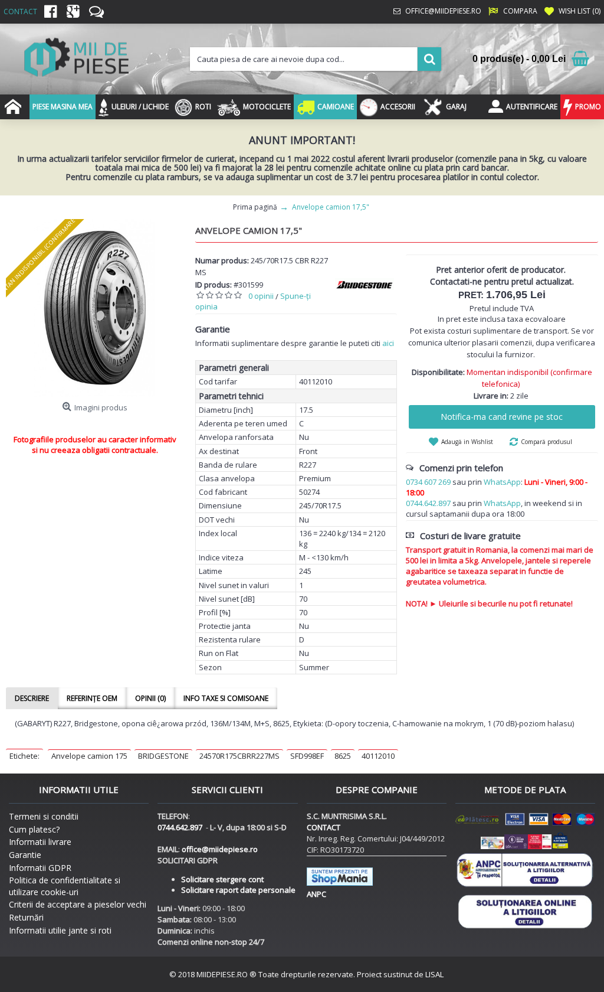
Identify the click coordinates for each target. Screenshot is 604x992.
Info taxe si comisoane (225, 698)
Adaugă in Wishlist (467, 442)
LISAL (434, 974)
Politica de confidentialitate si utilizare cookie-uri (64, 886)
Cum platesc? (34, 829)
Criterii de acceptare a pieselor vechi (77, 904)
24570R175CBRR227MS (239, 755)
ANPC (316, 894)
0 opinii (261, 296)
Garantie (25, 854)
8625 (342, 755)
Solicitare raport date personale (238, 890)
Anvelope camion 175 (89, 755)
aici (388, 343)
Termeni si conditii (43, 816)
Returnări (26, 917)
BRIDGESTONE (163, 755)
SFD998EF (307, 755)
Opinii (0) (150, 698)
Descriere (32, 698)
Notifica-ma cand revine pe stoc (502, 416)
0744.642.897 (428, 503)
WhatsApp (502, 482)
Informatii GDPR (40, 867)
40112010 (378, 755)
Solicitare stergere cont (222, 879)
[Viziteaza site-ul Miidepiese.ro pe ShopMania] (340, 882)
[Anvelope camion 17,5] (94, 308)
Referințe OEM (92, 698)
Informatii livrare (40, 841)
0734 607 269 (428, 482)
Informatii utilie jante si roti (60, 930)
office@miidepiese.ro (220, 849)
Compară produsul (546, 442)
